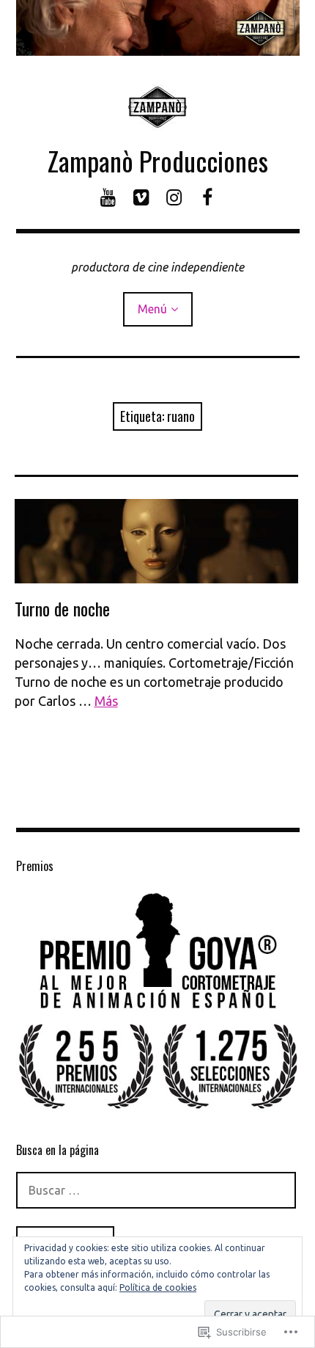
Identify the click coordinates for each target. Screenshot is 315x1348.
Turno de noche (62, 608)
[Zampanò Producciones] (158, 28)
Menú (152, 309)
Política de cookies (157, 1287)
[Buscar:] (156, 1190)
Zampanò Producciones (158, 160)
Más (106, 700)
